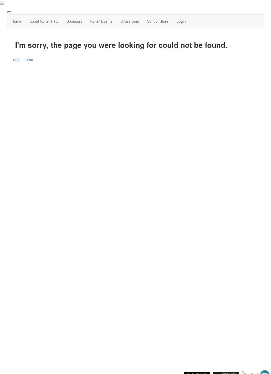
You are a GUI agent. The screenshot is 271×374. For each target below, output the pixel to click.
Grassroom (129, 21)
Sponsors (74, 21)
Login (181, 21)
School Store (158, 21)
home (28, 59)
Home (16, 21)
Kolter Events (101, 21)
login (16, 59)
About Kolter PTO (43, 21)
